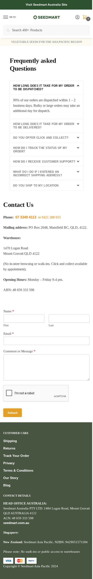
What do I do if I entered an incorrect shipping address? (37, 173)
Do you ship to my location (36, 185)
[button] (46, 87)
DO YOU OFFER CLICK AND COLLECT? (40, 137)
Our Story (10, 478)
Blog (6, 485)
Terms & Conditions (18, 470)
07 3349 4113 (25, 217)
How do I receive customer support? (44, 161)
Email (8, 333)
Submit (13, 412)
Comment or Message (19, 351)
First (6, 325)
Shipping (10, 441)
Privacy (8, 463)
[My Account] (77, 17)
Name (8, 311)
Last (51, 325)
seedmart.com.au (16, 523)
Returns (9, 448)
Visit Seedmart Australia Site (46, 4)
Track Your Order (16, 456)
